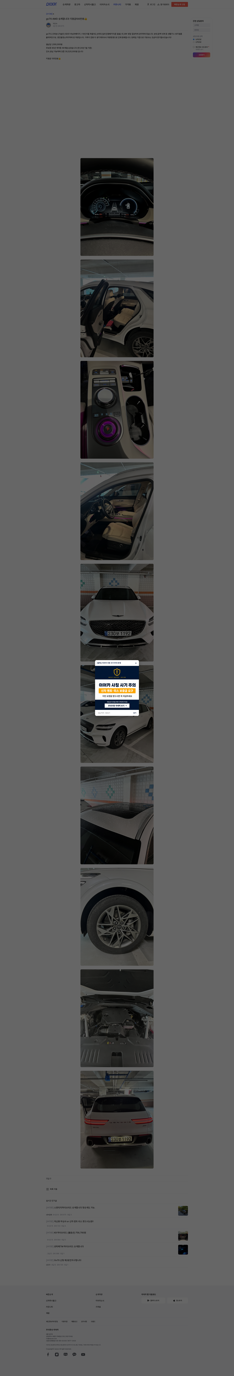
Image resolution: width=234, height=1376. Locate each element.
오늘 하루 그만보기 (104, 713)
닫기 (134, 713)
